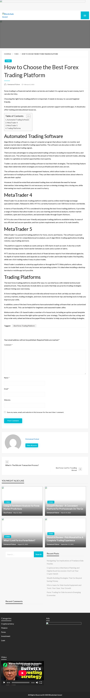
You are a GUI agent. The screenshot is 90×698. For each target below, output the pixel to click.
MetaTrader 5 (12, 125)
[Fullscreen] (41, 682)
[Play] (4, 682)
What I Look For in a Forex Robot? (19, 540)
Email (6, 389)
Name (6, 378)
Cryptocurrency (7, 624)
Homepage (7, 54)
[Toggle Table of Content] (27, 116)
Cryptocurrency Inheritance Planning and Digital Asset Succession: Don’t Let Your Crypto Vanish (63, 571)
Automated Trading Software (18, 120)
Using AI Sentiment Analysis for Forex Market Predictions (21, 507)
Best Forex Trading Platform (24, 326)
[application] (22, 673)
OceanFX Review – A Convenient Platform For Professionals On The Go (65, 507)
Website (7, 400)
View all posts (32, 445)
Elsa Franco (8, 513)
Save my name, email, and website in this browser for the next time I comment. (35, 412)
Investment (5, 636)
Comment (8, 345)
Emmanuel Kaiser (14, 84)
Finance (4, 628)
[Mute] (37, 682)
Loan (3, 640)
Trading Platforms (14, 128)
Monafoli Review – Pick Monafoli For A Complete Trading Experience (65, 539)
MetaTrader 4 (12, 123)
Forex (16, 54)
